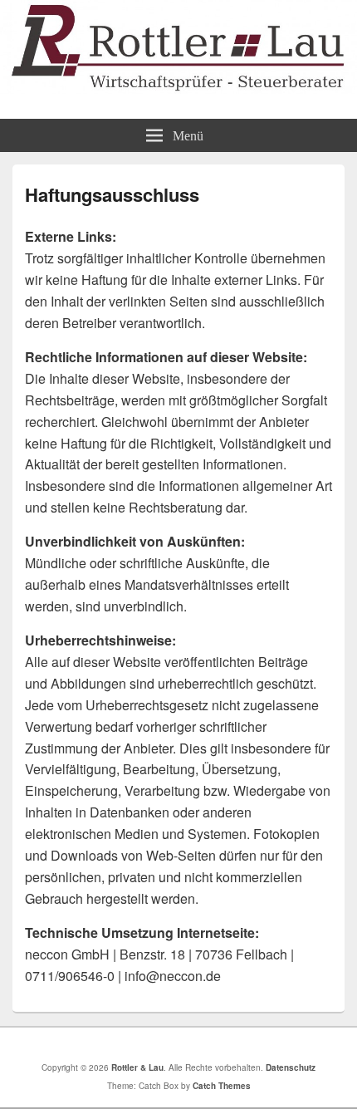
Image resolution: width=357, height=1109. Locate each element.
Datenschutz (290, 1067)
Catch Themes (222, 1086)
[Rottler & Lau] (178, 88)
